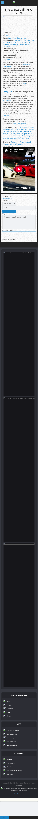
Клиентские (12, 38)
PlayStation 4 (18, 40)
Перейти (10, 59)
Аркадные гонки (9, 42)
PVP (25, 40)
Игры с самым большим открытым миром (19, 407)
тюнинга (6, 115)
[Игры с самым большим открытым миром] (19, 469)
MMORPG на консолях (14, 131)
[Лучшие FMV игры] (19, 615)
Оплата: (6, 51)
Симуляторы (7, 46)
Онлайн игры (21, 38)
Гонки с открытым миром (12, 136)
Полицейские (8, 92)
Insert (4, 817)
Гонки (17, 42)
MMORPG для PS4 (9, 129)
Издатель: (7, 55)
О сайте (13, 794)
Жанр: (5, 38)
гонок (24, 83)
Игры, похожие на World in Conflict (19, 262)
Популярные (25, 44)
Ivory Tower (16, 123)
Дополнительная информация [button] (14, 119)
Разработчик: (8, 53)
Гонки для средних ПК (24, 134)
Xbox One (31, 40)
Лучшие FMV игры (19, 551)
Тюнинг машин (25, 138)
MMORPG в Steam (27, 127)
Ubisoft (23, 123)
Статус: (6, 48)
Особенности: (8, 40)
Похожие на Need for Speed (13, 144)
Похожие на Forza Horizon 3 (21, 142)
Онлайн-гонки (14, 44)
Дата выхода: (8, 57)
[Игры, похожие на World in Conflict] (19, 324)
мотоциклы (7, 100)
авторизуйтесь (7, 198)
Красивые (23, 42)
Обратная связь (22, 794)
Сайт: (5, 59)
